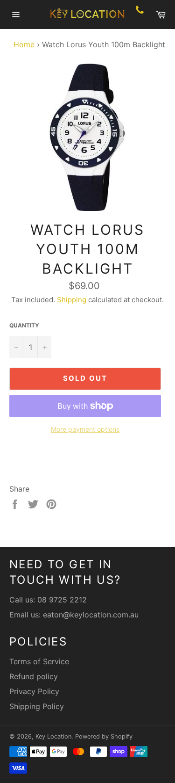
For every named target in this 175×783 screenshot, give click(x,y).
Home (22, 44)
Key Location (53, 736)
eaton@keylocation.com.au (91, 614)
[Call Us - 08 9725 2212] (140, 14)
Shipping (71, 299)
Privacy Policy (34, 691)
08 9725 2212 (62, 599)
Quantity (24, 325)
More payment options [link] (85, 429)
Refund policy (33, 676)
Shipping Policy (36, 706)
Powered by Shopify (104, 736)
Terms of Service (39, 661)
